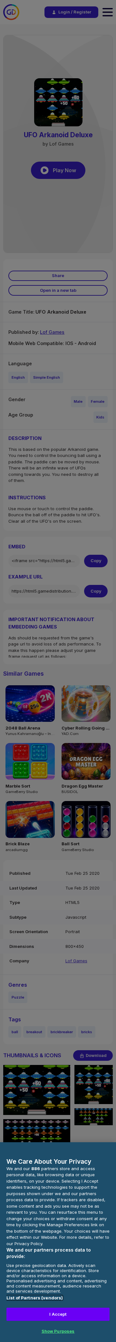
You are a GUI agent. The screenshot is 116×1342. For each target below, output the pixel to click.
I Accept (57, 1314)
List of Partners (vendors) (34, 1297)
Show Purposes (58, 1331)
